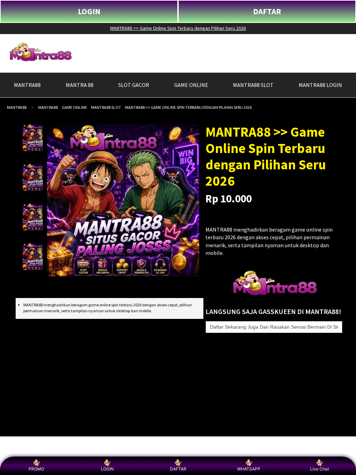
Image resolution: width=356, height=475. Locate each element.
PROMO (36, 469)
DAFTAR (267, 11)
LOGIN (89, 11)
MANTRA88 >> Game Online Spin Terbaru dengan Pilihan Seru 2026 (178, 28)
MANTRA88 (16, 107)
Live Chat (319, 469)
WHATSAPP (248, 469)
